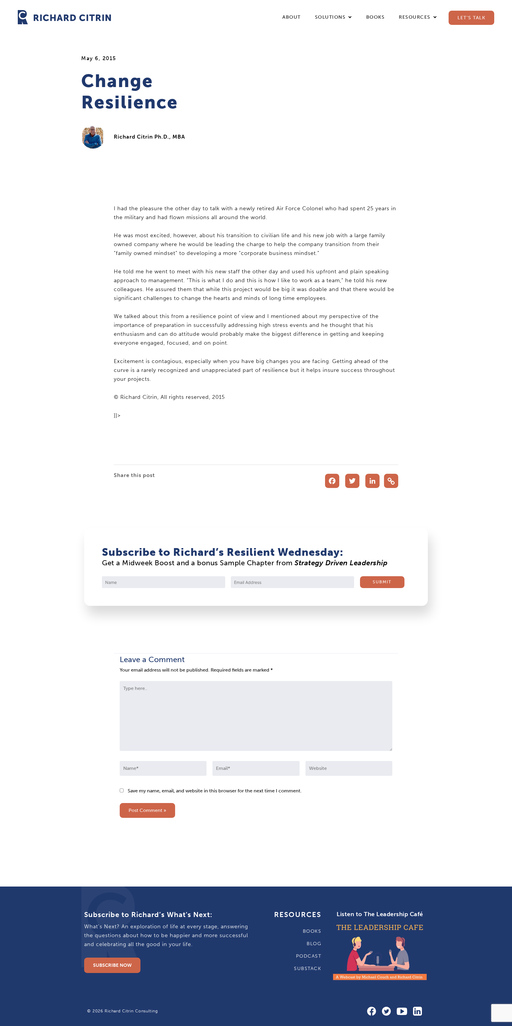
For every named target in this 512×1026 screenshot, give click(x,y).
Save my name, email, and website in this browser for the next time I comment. (215, 791)
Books (375, 17)
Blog (314, 943)
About (291, 17)
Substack (307, 968)
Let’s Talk (471, 17)
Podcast (308, 956)
